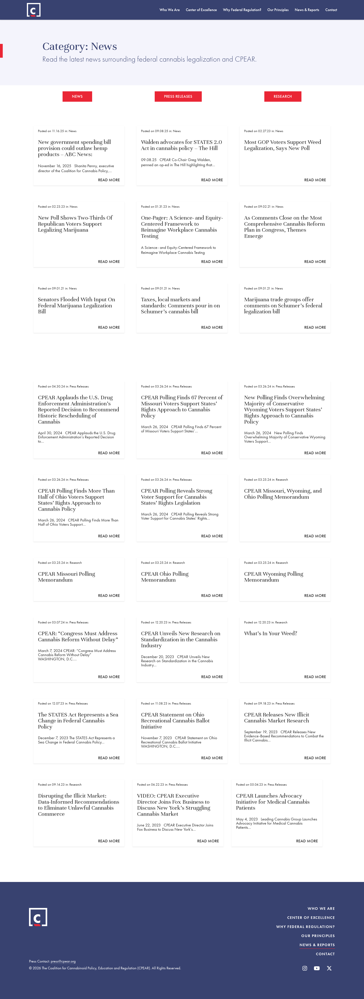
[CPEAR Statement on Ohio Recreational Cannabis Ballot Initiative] (182, 730)
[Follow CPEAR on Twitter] (329, 968)
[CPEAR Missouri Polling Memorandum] (78, 579)
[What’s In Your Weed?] (285, 649)
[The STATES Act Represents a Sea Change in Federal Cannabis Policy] (78, 730)
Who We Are (170, 9)
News (77, 96)
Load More (182, 875)
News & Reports (307, 9)
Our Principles (278, 9)
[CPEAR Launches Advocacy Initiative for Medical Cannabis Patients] (276, 813)
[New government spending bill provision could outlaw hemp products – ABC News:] (78, 156)
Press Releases (178, 96)
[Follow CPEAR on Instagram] (304, 968)
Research (283, 96)
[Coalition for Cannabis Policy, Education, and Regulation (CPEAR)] (34, 10)
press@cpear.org (63, 961)
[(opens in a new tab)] (285, 156)
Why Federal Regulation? (242, 9)
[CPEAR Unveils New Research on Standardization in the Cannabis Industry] (182, 649)
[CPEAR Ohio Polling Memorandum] (182, 579)
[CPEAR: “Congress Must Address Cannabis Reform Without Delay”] (78, 649)
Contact (331, 9)
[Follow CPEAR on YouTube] (317, 968)
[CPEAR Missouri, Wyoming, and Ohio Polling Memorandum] (285, 508)
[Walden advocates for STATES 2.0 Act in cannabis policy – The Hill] (182, 156)
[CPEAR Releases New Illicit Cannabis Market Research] (285, 730)
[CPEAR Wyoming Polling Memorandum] (285, 579)
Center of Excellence (201, 9)
